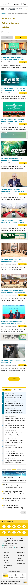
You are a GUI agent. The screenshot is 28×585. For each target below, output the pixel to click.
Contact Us (20, 555)
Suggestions (21, 552)
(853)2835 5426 (20, 547)
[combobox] (9, 32)
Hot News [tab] (6, 389)
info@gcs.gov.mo (9, 545)
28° (18, 4)
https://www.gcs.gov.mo (10, 543)
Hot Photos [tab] (18, 389)
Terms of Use (21, 563)
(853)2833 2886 (8, 547)
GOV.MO (6, 552)
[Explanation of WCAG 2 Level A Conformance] (25, 582)
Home (3, 13)
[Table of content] (2, 8)
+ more (23, 512)
